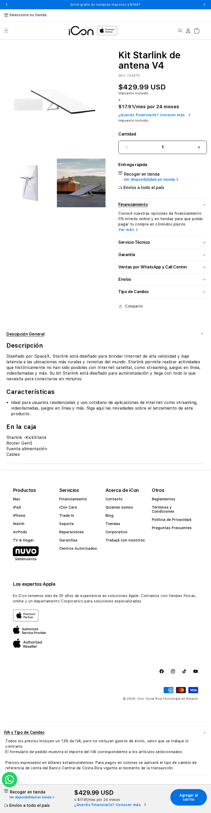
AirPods (20, 532)
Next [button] (204, 4)
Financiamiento (73, 499)
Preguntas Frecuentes (172, 528)
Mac (16, 499)
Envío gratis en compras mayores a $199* (105, 4)
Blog (109, 515)
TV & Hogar (23, 540)
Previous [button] (6, 4)
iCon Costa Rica (149, 698)
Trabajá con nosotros (125, 540)
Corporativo (116, 532)
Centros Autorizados (78, 548)
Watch (18, 524)
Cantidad (127, 134)
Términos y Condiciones (163, 509)
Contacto (114, 499)
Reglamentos (163, 499)
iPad (17, 507)
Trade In (66, 515)
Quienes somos (119, 507)
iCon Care (68, 507)
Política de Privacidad (171, 520)
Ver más (126, 230)
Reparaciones (71, 532)
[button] (6, 30)
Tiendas (113, 524)
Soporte (66, 524)
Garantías (68, 540)
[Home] (81, 30)
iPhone (19, 515)
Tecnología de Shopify (180, 698)
